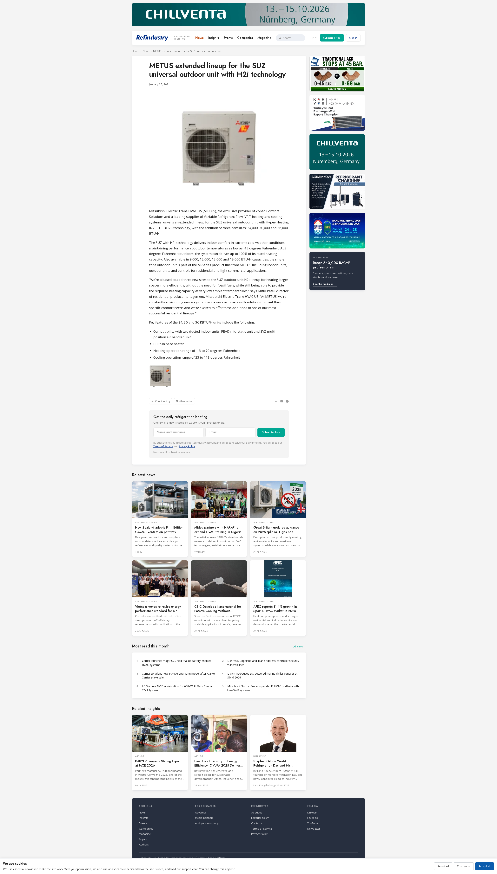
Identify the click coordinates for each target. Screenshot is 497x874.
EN (313, 38)
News (199, 37)
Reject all (443, 866)
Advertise (201, 812)
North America (184, 401)
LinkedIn (312, 812)
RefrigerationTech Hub (182, 37)
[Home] (152, 38)
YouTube (312, 823)
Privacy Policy (187, 446)
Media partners (204, 817)
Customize (463, 866)
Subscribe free (332, 38)
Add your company (207, 823)
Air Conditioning (160, 401)
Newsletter (313, 828)
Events (228, 37)
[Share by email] (281, 401)
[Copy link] (276, 401)
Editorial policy (260, 817)
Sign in (353, 38)
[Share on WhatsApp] (287, 401)
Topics (143, 839)
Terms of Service (163, 446)
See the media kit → (325, 284)
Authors (144, 844)
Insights (213, 37)
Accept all (485, 866)
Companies (245, 37)
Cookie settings (216, 858)
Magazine (264, 37)
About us (256, 812)
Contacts (256, 823)
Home (135, 51)
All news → (299, 646)
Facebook (313, 817)
